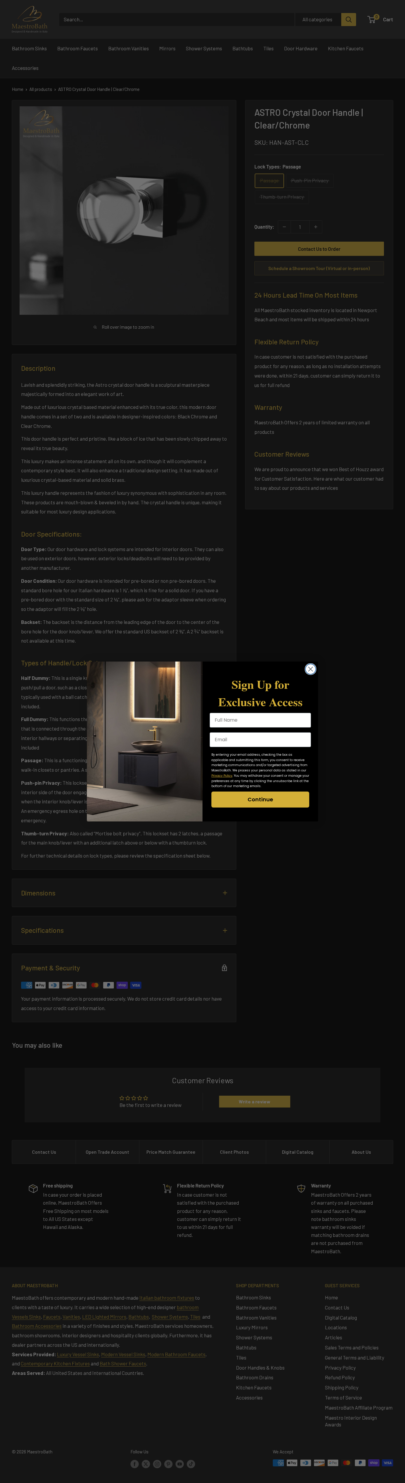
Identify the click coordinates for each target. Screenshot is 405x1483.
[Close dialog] (310, 669)
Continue (260, 799)
